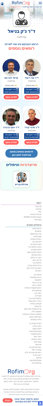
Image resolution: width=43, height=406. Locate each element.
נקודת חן (38, 296)
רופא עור (38, 270)
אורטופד (38, 344)
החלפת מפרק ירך (34, 298)
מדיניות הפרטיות (22, 401)
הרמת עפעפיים (35, 277)
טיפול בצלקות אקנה (34, 252)
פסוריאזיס (37, 342)
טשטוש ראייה (36, 311)
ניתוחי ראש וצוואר (34, 301)
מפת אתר (37, 219)
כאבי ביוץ (38, 293)
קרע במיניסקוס (35, 234)
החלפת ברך (37, 263)
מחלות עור (37, 274)
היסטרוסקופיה (36, 334)
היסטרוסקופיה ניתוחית (33, 288)
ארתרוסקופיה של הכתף (32, 309)
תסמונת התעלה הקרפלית (31, 314)
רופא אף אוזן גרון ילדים (33, 352)
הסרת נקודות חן (35, 323)
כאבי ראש (37, 336)
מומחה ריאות (36, 350)
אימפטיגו (38, 231)
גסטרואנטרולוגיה (35, 331)
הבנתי (8, 400)
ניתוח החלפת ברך (34, 247)
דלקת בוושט (37, 328)
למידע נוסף (32, 97)
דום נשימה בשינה (35, 317)
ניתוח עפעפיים (36, 319)
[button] (40, 403)
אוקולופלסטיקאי (35, 360)
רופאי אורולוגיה (28, 7)
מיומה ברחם (36, 285)
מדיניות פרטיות (35, 214)
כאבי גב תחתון (36, 257)
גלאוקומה (38, 280)
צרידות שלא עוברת (34, 265)
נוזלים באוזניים (36, 249)
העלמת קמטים (36, 239)
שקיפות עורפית (35, 303)
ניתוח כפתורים (36, 244)
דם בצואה (37, 306)
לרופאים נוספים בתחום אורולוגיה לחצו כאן (21, 153)
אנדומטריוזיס (36, 290)
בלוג (39, 211)
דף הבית (39, 7)
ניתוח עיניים (37, 326)
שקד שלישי (37, 236)
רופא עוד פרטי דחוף (34, 268)
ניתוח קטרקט (36, 255)
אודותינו (38, 209)
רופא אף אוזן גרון (35, 347)
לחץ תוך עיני (36, 241)
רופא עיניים (37, 355)
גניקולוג (38, 357)
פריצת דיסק (37, 260)
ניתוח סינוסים (36, 339)
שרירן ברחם (36, 282)
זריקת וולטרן (36, 228)
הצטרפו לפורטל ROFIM (32, 217)
